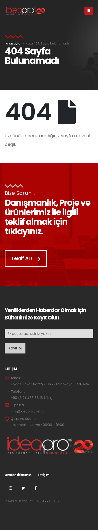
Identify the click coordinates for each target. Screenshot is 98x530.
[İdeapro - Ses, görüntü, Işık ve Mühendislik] (25, 11)
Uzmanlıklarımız (18, 474)
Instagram (10, 488)
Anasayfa (13, 43)
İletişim (43, 474)
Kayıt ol (15, 348)
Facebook (35, 488)
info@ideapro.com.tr (28, 411)
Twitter (23, 488)
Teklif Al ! (22, 258)
